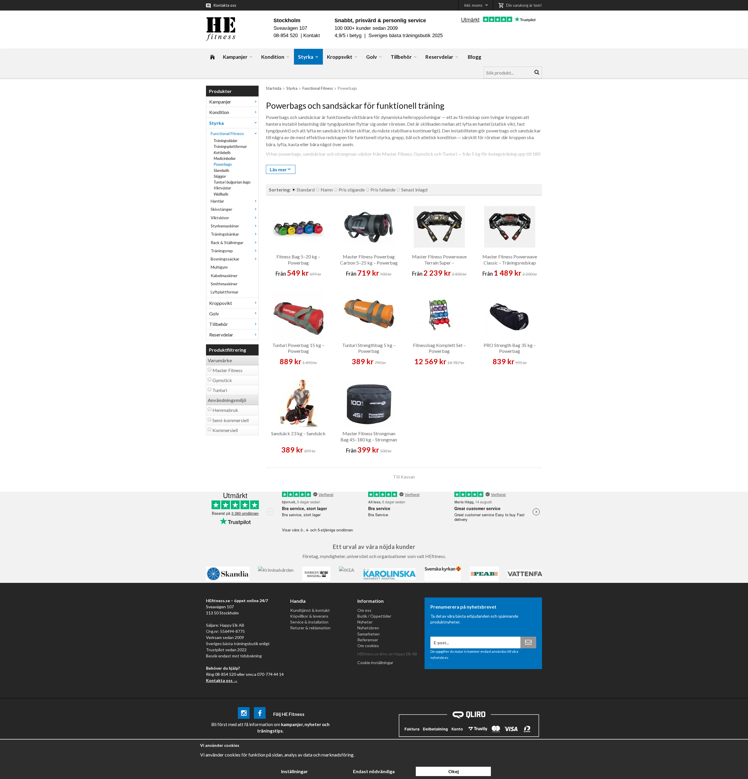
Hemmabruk (225, 410)
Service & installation (309, 621)
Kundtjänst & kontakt (310, 610)
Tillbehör (401, 57)
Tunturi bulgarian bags (232, 181)
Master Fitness (227, 370)
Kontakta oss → (222, 680)
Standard (306, 189)
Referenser (367, 639)
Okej (453, 771)
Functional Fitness (227, 133)
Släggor (220, 176)
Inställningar (294, 771)
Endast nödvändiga (374, 771)
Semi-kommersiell (230, 420)
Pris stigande (352, 189)
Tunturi (219, 390)
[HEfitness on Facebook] (260, 714)
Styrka (305, 57)
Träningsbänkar (225, 234)
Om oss (364, 610)
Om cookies (368, 645)
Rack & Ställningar (227, 242)
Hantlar (217, 200)
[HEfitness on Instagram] (244, 714)
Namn (327, 189)
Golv (371, 57)
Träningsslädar (226, 140)
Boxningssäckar (225, 258)
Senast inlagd (414, 189)
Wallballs (221, 193)
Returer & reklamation (310, 627)
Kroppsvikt (339, 57)
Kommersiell (225, 430)
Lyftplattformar (224, 291)
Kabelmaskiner (224, 275)
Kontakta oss (225, 5)
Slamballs (221, 170)
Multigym (219, 267)
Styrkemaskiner (225, 225)
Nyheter (365, 621)
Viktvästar (222, 187)
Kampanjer (235, 57)
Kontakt (311, 35)
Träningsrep (222, 250)
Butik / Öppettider (374, 616)
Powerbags (223, 164)
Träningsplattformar (230, 146)
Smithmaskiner (224, 283)
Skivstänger (221, 209)
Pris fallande (382, 189)
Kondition (272, 57)
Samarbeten (368, 633)
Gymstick (222, 380)
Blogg (474, 57)
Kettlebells (222, 152)
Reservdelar (439, 57)
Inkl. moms (473, 5)
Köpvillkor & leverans (309, 616)
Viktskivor (220, 217)
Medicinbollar (225, 158)
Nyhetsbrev (368, 627)
